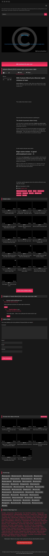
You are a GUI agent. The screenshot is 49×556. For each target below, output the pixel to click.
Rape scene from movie (22, 190)
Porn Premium (40, 517)
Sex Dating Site (9, 529)
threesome (27, 502)
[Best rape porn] (24, 6)
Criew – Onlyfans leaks (12, 523)
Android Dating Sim (26, 529)
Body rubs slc (28, 516)
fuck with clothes (19, 486)
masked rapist (7, 492)
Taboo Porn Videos (41, 531)
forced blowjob (7, 486)
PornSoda (4, 528)
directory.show (10, 513)
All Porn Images (20, 528)
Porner (8, 528)
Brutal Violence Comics (10, 522)
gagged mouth (38, 193)
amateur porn (5, 534)
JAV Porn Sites (14, 517)
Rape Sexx (19, 522)
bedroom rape (17, 475)
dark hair (6, 484)
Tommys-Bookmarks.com (7, 514)
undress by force (37, 502)
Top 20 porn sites (36, 520)
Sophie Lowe (24, 188)
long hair (36, 489)
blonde (30, 190)
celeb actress (41, 190)
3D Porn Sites (44, 516)
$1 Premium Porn (12, 516)
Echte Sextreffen (17, 529)
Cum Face (17, 481)
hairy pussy (6, 489)
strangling (36, 500)
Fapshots (19, 535)
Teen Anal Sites (36, 516)
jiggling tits (28, 489)
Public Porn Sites (6, 517)
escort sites (30, 534)
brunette (38, 478)
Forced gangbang (10, 520)
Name (3, 340)
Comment (4, 324)
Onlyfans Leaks (33, 519)
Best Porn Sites (36, 526)
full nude (31, 193)
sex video (40, 519)
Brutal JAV (11, 519)
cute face (19, 193)
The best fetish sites (26, 520)
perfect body (34, 494)
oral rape (15, 494)
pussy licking (6, 497)
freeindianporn (38, 525)
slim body (18, 500)
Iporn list (32, 522)
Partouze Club (40, 513)
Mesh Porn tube (18, 513)
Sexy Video (17, 519)
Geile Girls (26, 532)
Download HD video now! (25, 64)
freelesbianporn (5, 526)
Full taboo (4, 513)
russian (38, 497)
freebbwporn (21, 526)
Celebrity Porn (22, 517)
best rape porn (28, 475)
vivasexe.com (33, 514)
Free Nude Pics (20, 516)
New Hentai (10, 525)
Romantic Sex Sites (31, 517)
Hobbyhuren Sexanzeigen (7, 532)
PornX (42, 526)
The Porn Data (38, 522)
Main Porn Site (29, 523)
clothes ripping (7, 481)
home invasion (17, 489)
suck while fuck (16, 502)
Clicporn (34, 513)
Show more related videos (24, 290)
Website (3, 349)
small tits (19, 195)
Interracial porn (28, 526)
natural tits (30, 492)
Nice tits (6, 494)
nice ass (39, 492)
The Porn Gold (22, 523)
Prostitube (24, 535)
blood (35, 190)
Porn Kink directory (29, 528)
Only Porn (4, 523)
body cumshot (15, 478)
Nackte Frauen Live (18, 532)
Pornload (13, 528)
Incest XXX (37, 528)
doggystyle (26, 193)
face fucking (35, 484)
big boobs (38, 475)
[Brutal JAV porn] (24, 60)
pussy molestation (18, 497)
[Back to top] (45, 552)
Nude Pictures (41, 532)
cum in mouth (27, 481)
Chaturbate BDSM (18, 514)
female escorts (24, 534)
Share (28, 72)
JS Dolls (44, 522)
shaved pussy (7, 500)
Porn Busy (13, 535)
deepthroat (15, 484)
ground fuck (40, 486)
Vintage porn (41, 514)
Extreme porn (26, 514)
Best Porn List (33, 532)
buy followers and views (14, 534)
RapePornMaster (13, 309)
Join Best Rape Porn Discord (24, 542)
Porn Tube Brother (27, 513)
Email (3, 344)
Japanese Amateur (18, 525)
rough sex (29, 497)
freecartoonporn (13, 526)
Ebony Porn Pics (25, 519)
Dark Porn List (18, 520)
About (20, 72)
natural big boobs (19, 492)
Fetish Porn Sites (38, 523)
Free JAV (32, 525)
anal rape (6, 475)
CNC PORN (7, 535)
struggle (25, 195)
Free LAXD (26, 525)
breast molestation (27, 478)
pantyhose (25, 494)
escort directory (37, 534)
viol (5, 505)
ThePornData (26, 522)
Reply (6, 307)
